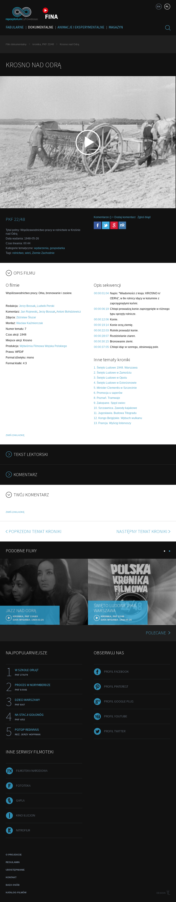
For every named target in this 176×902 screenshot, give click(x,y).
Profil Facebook (116, 671)
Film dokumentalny (16, 44)
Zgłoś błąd (144, 217)
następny (141, 531)
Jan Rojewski (29, 311)
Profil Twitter (114, 731)
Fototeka (23, 785)
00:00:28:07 (101, 336)
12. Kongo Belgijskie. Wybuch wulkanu (118, 418)
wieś (28, 253)
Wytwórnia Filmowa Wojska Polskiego (43, 346)
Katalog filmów (16, 892)
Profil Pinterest (116, 686)
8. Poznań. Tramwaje (107, 398)
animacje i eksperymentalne (81, 27)
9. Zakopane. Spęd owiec (109, 403)
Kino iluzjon (25, 815)
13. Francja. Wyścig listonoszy (112, 423)
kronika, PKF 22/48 (43, 44)
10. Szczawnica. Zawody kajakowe (115, 408)
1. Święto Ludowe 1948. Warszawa (116, 367)
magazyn (116, 27)
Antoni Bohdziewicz (68, 311)
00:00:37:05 (101, 347)
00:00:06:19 (101, 309)
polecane (156, 633)
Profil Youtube (115, 716)
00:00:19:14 (101, 325)
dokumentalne (40, 27)
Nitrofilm (23, 830)
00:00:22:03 (101, 330)
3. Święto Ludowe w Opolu (110, 377)
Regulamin (12, 862)
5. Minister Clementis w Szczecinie (115, 387)
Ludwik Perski (45, 306)
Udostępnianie (15, 870)
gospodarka (57, 248)
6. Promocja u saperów (108, 392)
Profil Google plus (118, 701)
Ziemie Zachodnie (43, 253)
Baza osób (12, 885)
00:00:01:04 (101, 293)
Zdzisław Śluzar (26, 317)
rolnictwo (18, 253)
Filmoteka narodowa (31, 771)
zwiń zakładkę (15, 435)
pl (167, 6)
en (158, 6)
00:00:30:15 (101, 341)
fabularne (15, 27)
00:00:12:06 (101, 319)
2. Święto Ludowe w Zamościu (113, 372)
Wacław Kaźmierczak (29, 323)
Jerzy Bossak (27, 306)
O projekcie (14, 854)
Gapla (20, 800)
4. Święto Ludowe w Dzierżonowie (115, 382)
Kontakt (11, 877)
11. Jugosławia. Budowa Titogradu (115, 413)
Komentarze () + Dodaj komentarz (115, 217)
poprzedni (35, 531)
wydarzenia (41, 248)
